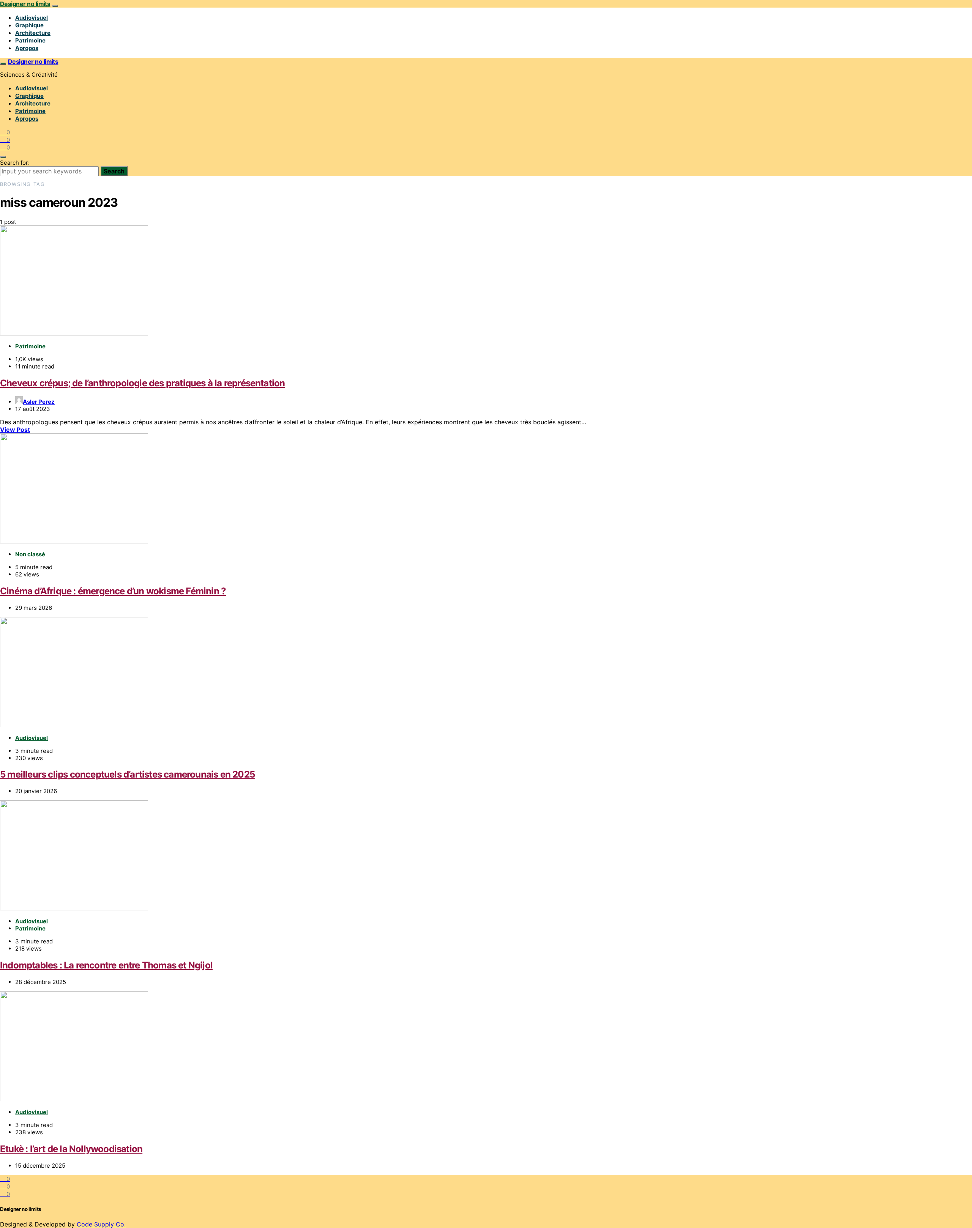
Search (114, 171)
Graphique (29, 25)
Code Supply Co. (101, 1224)
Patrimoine (30, 40)
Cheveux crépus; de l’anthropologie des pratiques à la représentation (142, 383)
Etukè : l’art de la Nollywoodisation (71, 1148)
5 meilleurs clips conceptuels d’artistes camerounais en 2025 (127, 774)
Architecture (32, 32)
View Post (15, 429)
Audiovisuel (31, 17)
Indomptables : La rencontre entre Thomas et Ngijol (106, 965)
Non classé (30, 554)
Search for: (15, 162)
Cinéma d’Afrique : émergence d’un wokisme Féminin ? (113, 591)
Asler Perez (39, 401)
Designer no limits (25, 4)
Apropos (26, 48)
